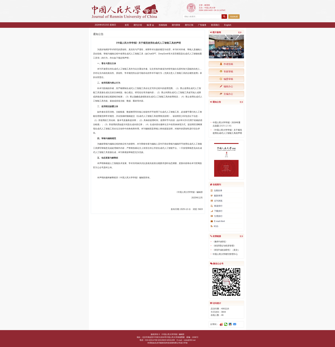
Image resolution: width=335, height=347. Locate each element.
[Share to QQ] (230, 324)
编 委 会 (150, 25)
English (227, 25)
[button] (211, 46)
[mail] (234, 324)
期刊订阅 (189, 25)
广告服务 (202, 25)
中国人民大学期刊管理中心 (225, 254)
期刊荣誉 (176, 25)
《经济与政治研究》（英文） (226, 250)
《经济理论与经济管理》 (224, 246)
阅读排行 (218, 206)
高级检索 (234, 16)
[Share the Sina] (221, 324)
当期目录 (218, 190)
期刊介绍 (138, 25)
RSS (216, 226)
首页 (127, 25)
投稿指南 (163, 25)
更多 (241, 102)
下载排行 (218, 211)
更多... (240, 32)
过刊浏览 (218, 201)
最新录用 (218, 196)
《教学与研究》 (220, 242)
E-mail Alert (219, 221)
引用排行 (218, 216)
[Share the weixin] (225, 324)
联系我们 (215, 25)
